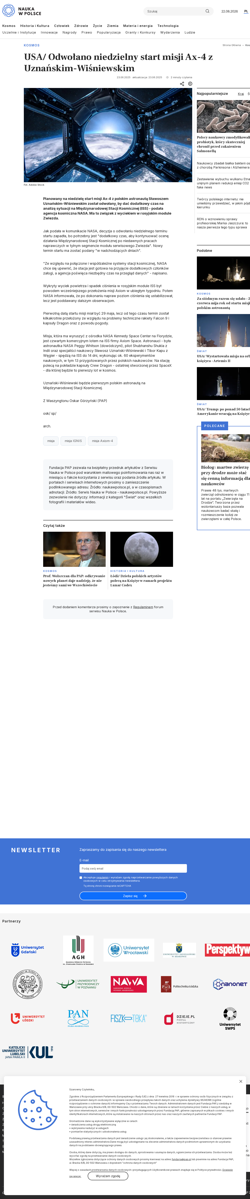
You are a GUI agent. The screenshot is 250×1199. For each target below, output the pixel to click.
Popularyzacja (109, 32)
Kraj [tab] (241, 94)
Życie (97, 26)
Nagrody (69, 32)
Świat (202, 351)
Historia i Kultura (34, 26)
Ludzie (190, 32)
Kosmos (9, 26)
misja (50, 441)
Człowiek (62, 26)
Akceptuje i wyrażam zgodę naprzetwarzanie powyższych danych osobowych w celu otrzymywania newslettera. (130, 879)
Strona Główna (232, 45)
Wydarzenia (170, 32)
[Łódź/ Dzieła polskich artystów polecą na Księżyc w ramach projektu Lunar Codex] (141, 561)
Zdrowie (81, 26)
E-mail (84, 860)
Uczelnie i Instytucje (19, 32)
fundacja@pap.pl (181, 1159)
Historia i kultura (127, 570)
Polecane (214, 426)
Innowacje (49, 32)
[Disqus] (108, 677)
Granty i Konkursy (140, 32)
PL (246, 11)
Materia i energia (138, 26)
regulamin (102, 877)
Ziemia (113, 26)
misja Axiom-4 (102, 441)
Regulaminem (143, 607)
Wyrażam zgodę (108, 1176)
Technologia (168, 26)
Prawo (86, 32)
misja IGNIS (73, 441)
